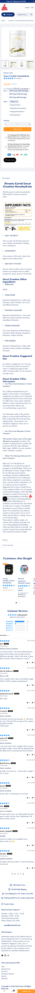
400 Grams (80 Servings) (17, 97)
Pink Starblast (15, 115)
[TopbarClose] (33, 1)
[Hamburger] (4, 991)
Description (6, 178)
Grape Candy (14, 105)
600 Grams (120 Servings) (18, 94)
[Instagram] (5, 955)
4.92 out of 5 (22, 615)
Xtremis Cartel (8, 73)
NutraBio (5, 579)
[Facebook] (2, 955)
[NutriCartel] (4, 7)
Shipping (5, 540)
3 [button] (17, 874)
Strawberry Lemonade (17, 108)
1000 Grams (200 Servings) (18, 91)
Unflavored (14, 102)
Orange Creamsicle (16, 112)
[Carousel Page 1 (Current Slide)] (16, 602)
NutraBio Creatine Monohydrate (9, 582)
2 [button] (15, 874)
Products (9, 14)
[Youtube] (8, 955)
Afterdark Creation (24, 583)
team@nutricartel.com (12, 925)
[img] (5, 641)
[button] (9, 78)
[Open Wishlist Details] (5, 498)
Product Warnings (7, 545)
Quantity (6, 121)
